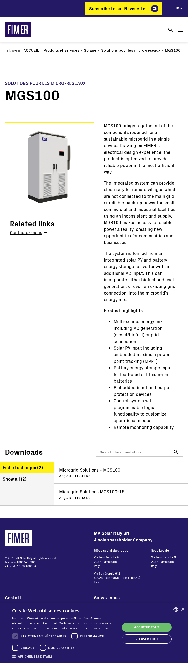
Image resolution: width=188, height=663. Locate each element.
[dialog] (94, 633)
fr (177, 8)
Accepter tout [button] (146, 627)
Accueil (31, 50)
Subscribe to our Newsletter (118, 8)
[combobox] (175, 609)
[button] (64, 656)
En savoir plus (98, 628)
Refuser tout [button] (146, 639)
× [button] (182, 609)
